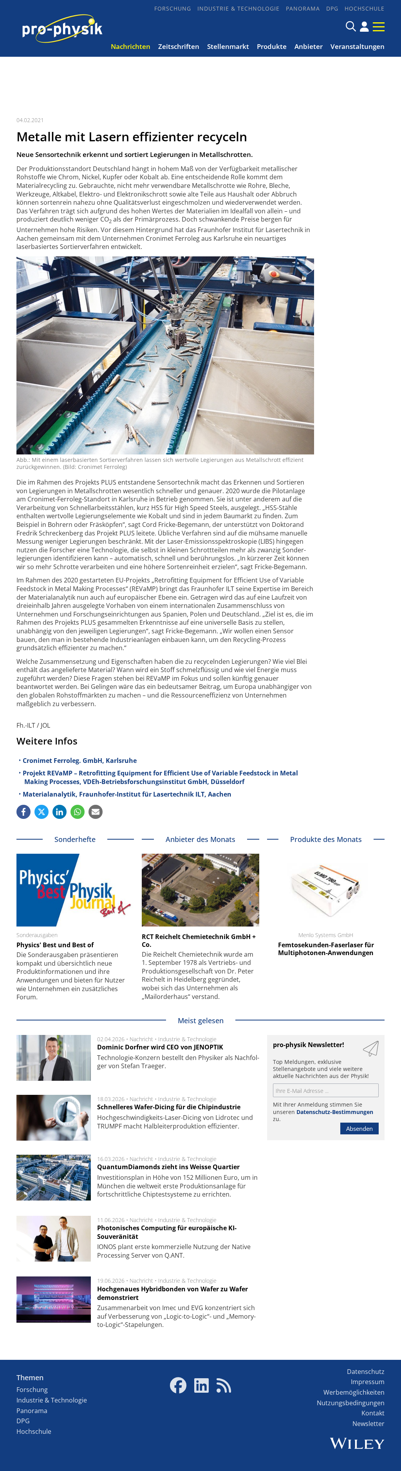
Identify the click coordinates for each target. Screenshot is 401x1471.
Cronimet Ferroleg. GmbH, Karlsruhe (80, 760)
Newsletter (368, 1423)
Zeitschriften (178, 46)
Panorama (303, 8)
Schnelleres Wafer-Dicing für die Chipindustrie (168, 1107)
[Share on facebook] (23, 812)
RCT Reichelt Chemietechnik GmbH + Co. (199, 940)
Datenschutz (366, 1371)
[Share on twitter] (41, 812)
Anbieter (308, 46)
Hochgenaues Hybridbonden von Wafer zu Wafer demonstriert (172, 1293)
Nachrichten (130, 46)
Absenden (359, 1128)
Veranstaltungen (358, 46)
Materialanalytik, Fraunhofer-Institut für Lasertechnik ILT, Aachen (127, 794)
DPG (332, 8)
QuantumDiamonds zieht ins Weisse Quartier (168, 1167)
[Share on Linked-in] (59, 812)
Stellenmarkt (228, 46)
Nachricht (141, 1039)
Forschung (172, 8)
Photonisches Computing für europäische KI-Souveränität (167, 1232)
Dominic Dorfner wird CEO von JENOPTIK (160, 1047)
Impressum (368, 1381)
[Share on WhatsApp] (77, 812)
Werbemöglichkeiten (354, 1392)
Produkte (272, 46)
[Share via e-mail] (96, 812)
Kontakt (373, 1413)
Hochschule (365, 8)
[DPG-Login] (364, 26)
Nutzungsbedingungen (351, 1403)
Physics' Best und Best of (55, 945)
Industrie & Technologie (238, 8)
